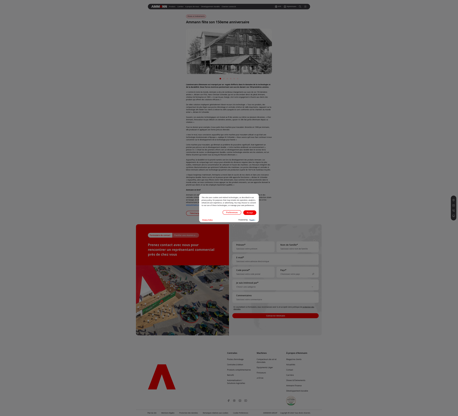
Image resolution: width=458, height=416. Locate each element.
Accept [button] (250, 212)
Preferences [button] (232, 212)
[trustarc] (252, 220)
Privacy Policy (207, 220)
